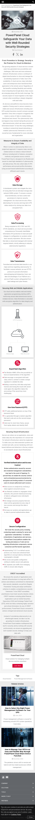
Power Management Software (23, 679)
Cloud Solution (7, 679)
